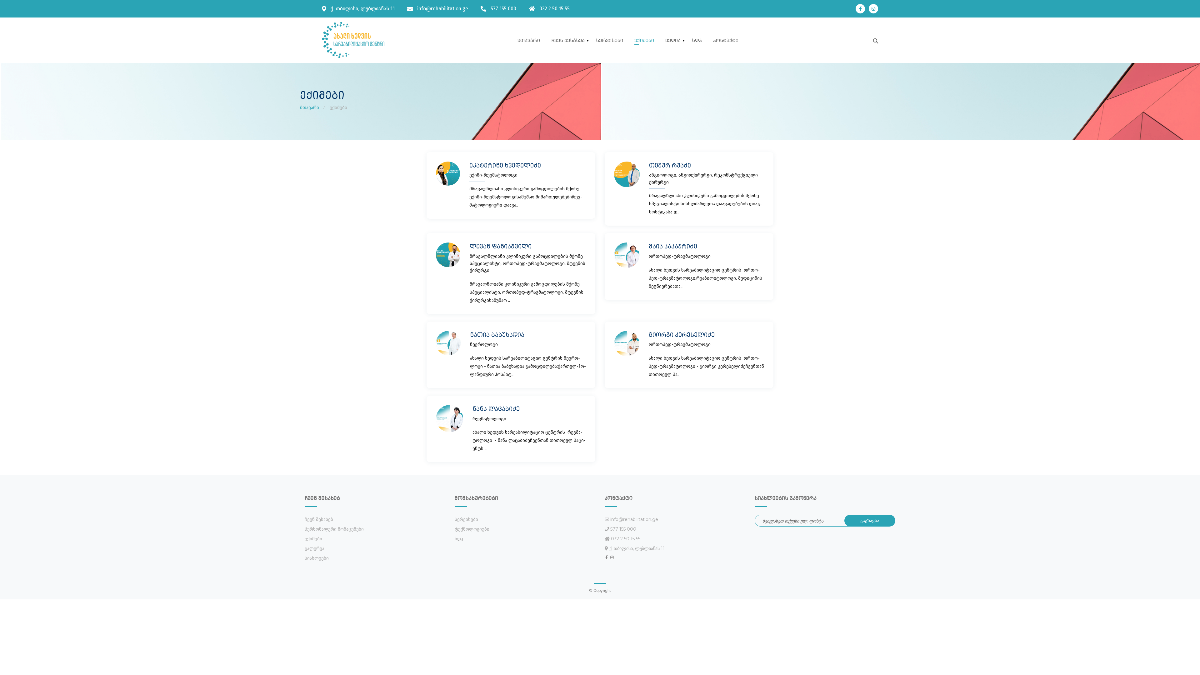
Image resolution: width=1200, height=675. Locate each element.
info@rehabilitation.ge (442, 9)
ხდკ (697, 40)
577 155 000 (503, 9)
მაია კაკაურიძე (673, 246)
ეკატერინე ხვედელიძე (505, 165)
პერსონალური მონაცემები (334, 529)
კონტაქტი (725, 40)
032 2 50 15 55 (554, 9)
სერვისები (609, 40)
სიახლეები (317, 558)
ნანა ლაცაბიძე (496, 408)
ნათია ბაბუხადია (497, 334)
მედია (673, 40)
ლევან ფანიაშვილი (501, 246)
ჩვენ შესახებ (568, 40)
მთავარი (529, 40)
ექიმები (644, 40)
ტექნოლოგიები (472, 529)
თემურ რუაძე (670, 165)
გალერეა (314, 548)
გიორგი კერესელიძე (682, 334)
